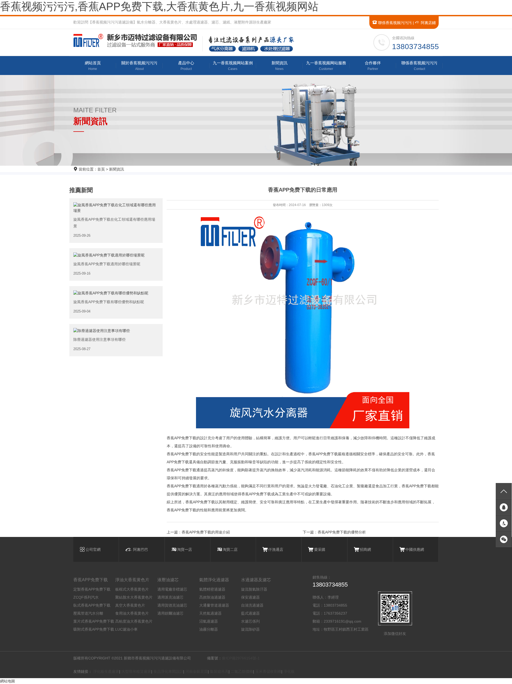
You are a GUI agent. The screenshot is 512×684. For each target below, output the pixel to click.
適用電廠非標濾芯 (172, 589)
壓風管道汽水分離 (88, 613)
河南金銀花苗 (196, 671)
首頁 (101, 169)
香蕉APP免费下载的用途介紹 (206, 532)
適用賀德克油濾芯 (172, 605)
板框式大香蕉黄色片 (132, 589)
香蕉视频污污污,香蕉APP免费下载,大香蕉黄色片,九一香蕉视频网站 (159, 6)
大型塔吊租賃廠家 (136, 671)
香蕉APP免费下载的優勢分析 (342, 532)
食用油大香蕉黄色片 (132, 613)
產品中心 (186, 66)
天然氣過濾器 (210, 613)
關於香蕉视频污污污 (139, 66)
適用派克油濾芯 (170, 597)
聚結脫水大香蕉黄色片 (134, 597)
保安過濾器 (250, 597)
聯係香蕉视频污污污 (394, 23)
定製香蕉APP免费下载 (91, 589)
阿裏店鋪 (428, 23)
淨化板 (289, 671)
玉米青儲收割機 (268, 671)
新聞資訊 (279, 66)
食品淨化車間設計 (168, 671)
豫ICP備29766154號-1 (241, 658)
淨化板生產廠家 (106, 671)
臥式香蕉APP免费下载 (91, 605)
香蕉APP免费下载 (90, 580)
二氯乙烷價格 (242, 671)
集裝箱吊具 (219, 671)
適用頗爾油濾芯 (170, 613)
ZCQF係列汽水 (86, 597)
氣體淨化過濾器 (214, 580)
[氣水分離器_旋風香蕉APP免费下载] (137, 40)
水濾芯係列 (250, 621)
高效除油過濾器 (212, 597)
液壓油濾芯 (168, 580)
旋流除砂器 (250, 629)
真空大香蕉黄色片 (130, 605)
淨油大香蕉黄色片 (132, 580)
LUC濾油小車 (126, 629)
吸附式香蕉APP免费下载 (93, 629)
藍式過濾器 (250, 613)
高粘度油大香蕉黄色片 (134, 621)
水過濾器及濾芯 (256, 580)
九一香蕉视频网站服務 (326, 66)
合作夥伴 (373, 66)
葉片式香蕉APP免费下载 (93, 621)
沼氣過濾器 (208, 621)
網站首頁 (93, 66)
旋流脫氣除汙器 (254, 589)
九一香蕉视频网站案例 (233, 66)
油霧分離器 (208, 629)
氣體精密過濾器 (212, 589)
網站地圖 (7, 681)
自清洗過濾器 (252, 605)
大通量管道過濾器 (214, 605)
